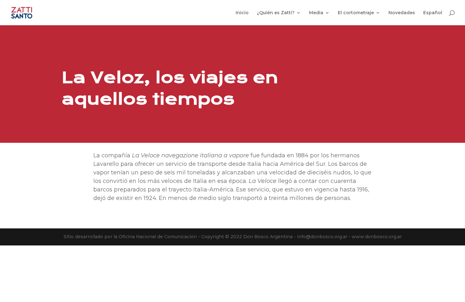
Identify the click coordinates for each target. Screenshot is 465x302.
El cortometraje (356, 12)
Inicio (242, 12)
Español (432, 12)
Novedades (401, 12)
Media (316, 12)
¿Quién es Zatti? (275, 12)
